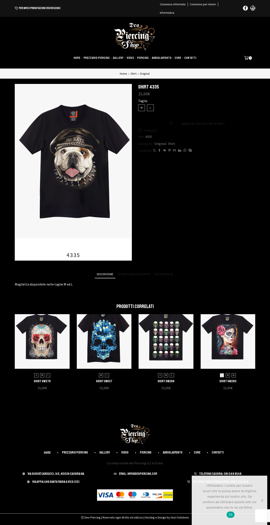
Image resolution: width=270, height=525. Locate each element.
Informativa (167, 13)
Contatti (190, 58)
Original (145, 73)
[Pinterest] (169, 150)
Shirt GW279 (42, 381)
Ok (230, 514)
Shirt (133, 73)
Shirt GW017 (104, 381)
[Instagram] (252, 8)
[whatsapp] (185, 150)
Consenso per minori (203, 4)
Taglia (142, 101)
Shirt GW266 (166, 381)
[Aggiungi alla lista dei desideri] (38, 343)
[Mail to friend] (174, 150)
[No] (262, 500)
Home (77, 58)
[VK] (164, 150)
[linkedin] (179, 150)
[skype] (190, 150)
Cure (178, 58)
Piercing (143, 58)
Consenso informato (173, 4)
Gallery (118, 58)
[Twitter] (154, 150)
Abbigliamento (161, 58)
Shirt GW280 (227, 381)
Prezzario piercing (97, 58)
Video (130, 58)
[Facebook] (245, 8)
